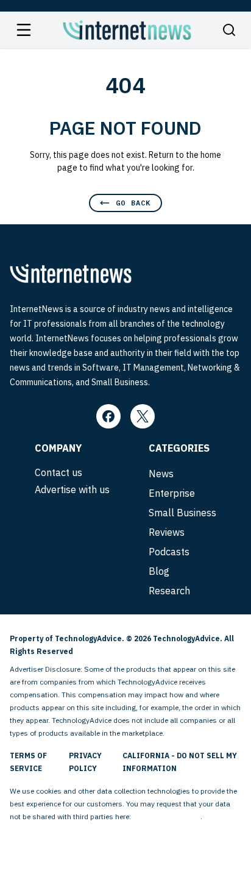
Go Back (133, 202)
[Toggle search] (229, 30)
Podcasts (169, 552)
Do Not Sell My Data (166, 816)
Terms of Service (28, 762)
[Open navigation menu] (24, 30)
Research (169, 591)
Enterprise (172, 493)
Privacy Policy (85, 762)
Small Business (182, 513)
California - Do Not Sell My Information (179, 762)
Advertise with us (72, 489)
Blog (159, 571)
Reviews (167, 532)
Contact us (58, 472)
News (161, 474)
